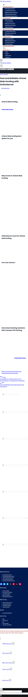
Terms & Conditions (7, 624)
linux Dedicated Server (10, 10)
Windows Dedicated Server (11, 12)
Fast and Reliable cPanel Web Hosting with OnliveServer (12, 385)
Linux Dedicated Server (8, 579)
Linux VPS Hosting (9, 21)
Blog (4, 48)
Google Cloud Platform (11, 33)
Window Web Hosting (7, 602)
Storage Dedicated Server (11, 16)
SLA (3, 622)
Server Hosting (4, 74)
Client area (3, 69)
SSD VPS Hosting (9, 27)
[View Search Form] (1, 60)
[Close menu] (0, 639)
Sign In (6, 51)
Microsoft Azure (9, 34)
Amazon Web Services (10, 31)
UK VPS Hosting (9, 20)
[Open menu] (1, 65)
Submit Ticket (8, 55)
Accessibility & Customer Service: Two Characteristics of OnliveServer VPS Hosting (12, 379)
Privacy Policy (6, 623)
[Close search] (1, 689)
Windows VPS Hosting (10, 23)
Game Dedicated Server (11, 14)
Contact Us (7, 57)
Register (7, 53)
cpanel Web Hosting (12, 373)
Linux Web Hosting (10, 38)
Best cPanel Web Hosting (9, 371)
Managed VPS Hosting (11, 25)
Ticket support (10, 69)
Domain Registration (9, 46)
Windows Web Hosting (10, 40)
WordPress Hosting (10, 42)
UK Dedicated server (10, 8)
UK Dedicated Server (7, 574)
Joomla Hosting (9, 44)
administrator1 (5, 88)
